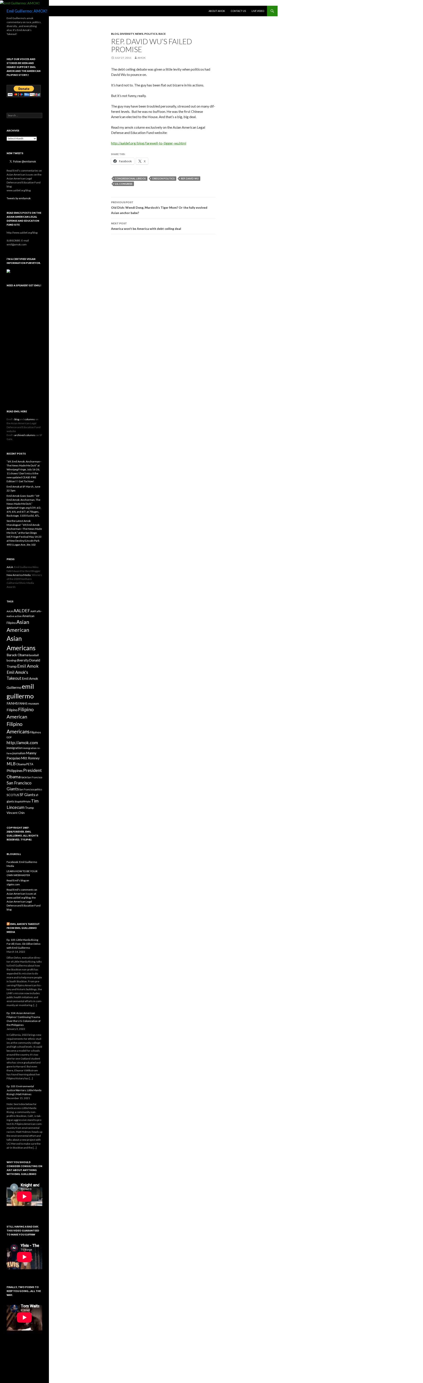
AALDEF (21, 610)
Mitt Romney (30, 758)
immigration (15, 748)
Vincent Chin (16, 813)
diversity (127, 33)
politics (150, 33)
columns (29, 419)
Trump (29, 807)
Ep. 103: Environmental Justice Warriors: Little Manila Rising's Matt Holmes (24, 1090)
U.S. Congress (123, 183)
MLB (11, 763)
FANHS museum (28, 703)
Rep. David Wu (190, 178)
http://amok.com (22, 742)
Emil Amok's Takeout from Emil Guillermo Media (23, 928)
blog (115, 33)
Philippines (15, 771)
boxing (11, 660)
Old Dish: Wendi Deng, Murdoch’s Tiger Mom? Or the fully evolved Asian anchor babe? (159, 208)
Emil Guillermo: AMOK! (27, 11)
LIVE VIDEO (258, 10)
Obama (21, 764)
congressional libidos (130, 178)
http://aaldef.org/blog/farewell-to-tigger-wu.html (148, 143)
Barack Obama (17, 655)
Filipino (12, 710)
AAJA (10, 567)
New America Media (19, 575)
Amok (141, 57)
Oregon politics (163, 178)
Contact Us (238, 10)
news (139, 33)
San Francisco (34, 777)
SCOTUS (13, 795)
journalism (19, 753)
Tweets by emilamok (19, 198)
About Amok (217, 10)
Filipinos (35, 732)
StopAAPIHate (23, 801)
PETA (29, 764)
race (162, 33)
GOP (9, 737)
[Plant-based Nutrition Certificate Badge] (8, 270)
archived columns (24, 435)
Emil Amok (28, 666)
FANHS (12, 703)
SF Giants (27, 795)
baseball (34, 655)
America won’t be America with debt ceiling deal (146, 226)
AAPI (33, 611)
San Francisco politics (30, 789)
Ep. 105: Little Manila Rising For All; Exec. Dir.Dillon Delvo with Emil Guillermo (23, 943)
